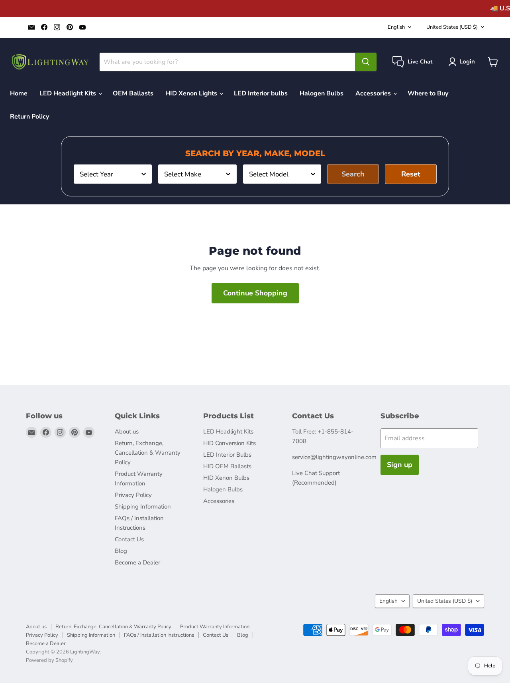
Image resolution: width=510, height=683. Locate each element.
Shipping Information (143, 507)
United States (452, 27)
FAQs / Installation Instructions (159, 635)
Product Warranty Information (214, 626)
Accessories (373, 93)
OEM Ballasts (133, 93)
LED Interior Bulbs (227, 455)
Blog (121, 551)
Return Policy (29, 116)
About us (127, 432)
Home (18, 93)
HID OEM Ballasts (227, 466)
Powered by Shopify (49, 660)
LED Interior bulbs (261, 93)
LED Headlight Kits (68, 93)
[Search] (366, 62)
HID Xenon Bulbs (226, 478)
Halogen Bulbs (321, 93)
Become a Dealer (137, 562)
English (396, 27)
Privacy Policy (133, 495)
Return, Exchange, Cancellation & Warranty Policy (147, 452)
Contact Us (129, 539)
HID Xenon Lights (192, 93)
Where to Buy (428, 93)
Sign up (399, 464)
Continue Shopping (255, 293)
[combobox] (112, 174)
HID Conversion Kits (229, 443)
